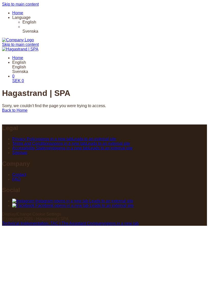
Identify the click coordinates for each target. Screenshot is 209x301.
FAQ (16, 179)
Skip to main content (20, 4)
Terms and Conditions (71, 143)
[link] (114, 22)
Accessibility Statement (72, 148)
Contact (19, 174)
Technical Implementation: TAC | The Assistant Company (70, 223)
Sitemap (19, 152)
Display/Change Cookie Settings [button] (31, 214)
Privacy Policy (64, 139)
